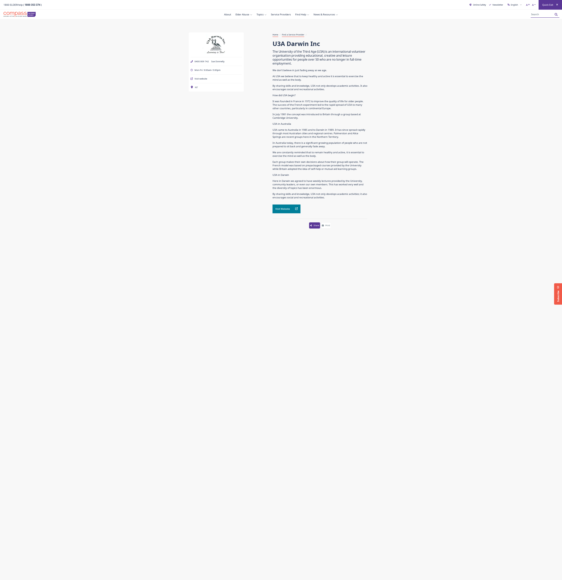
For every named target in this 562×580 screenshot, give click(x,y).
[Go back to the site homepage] (20, 14)
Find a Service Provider (293, 34)
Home (275, 34)
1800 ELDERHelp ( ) (23, 4)
